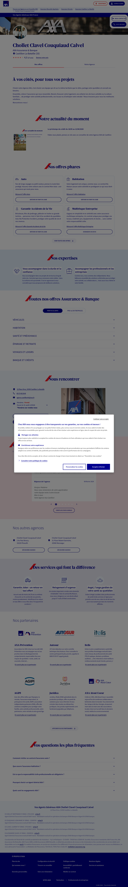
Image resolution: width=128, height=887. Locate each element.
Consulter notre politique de (34, 461)
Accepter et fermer (98, 467)
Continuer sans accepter (101, 419)
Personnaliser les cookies (74, 467)
